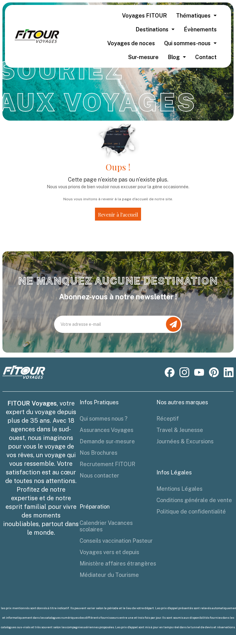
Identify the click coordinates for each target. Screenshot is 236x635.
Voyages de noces (131, 43)
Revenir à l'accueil (118, 214)
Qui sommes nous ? (104, 418)
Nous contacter (99, 475)
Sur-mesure (143, 57)
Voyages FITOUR (144, 15)
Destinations (152, 29)
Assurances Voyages (106, 430)
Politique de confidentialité (191, 511)
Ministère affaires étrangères (118, 563)
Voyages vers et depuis (109, 552)
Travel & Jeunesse (179, 430)
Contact (206, 57)
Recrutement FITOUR (107, 464)
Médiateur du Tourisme (109, 575)
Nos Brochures (98, 452)
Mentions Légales (179, 488)
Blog (174, 57)
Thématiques (193, 15)
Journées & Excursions (185, 441)
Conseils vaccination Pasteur (116, 540)
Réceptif (167, 418)
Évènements (200, 29)
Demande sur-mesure (107, 441)
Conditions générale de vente (194, 500)
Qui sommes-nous (187, 43)
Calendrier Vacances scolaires (106, 526)
